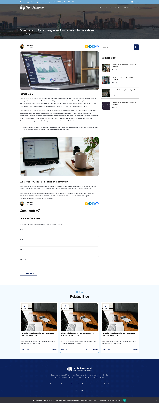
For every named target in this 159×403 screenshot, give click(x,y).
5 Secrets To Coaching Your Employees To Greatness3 (124, 78)
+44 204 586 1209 (68, 2)
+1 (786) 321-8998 (56, 2)
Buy (106, 7)
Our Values (127, 7)
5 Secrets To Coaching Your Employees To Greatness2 (124, 91)
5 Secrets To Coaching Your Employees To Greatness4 (124, 65)
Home (99, 7)
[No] (157, 400)
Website (22, 249)
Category (29, 34)
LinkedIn (136, 2)
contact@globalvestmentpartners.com (33, 2)
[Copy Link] (86, 46)
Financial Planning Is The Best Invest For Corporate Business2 (78, 334)
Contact (136, 7)
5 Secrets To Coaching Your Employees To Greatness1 (124, 103)
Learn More (25, 349)
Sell (111, 7)
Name (22, 229)
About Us (118, 7)
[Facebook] (96, 46)
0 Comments (93, 349)
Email (22, 239)
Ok (124, 400)
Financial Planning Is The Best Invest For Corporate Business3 (118, 334)
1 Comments (52, 349)
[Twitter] (93, 46)
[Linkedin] (89, 46)
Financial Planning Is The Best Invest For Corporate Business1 (37, 334)
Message (23, 259)
